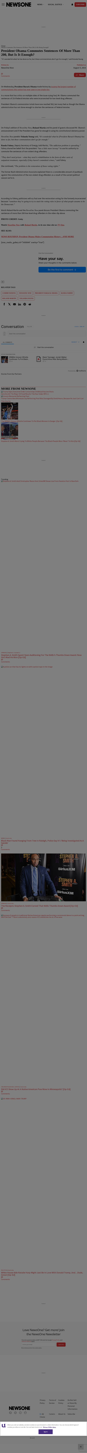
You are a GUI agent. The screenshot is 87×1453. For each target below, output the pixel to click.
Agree (46, 1432)
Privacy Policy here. (49, 1427)
